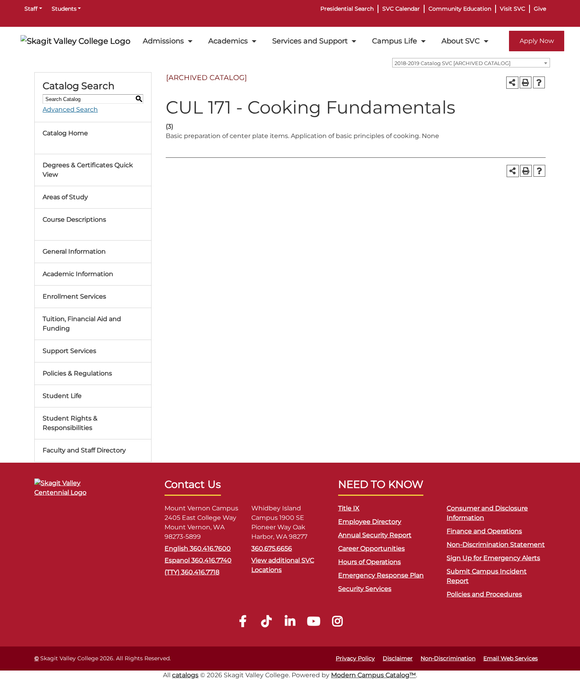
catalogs (185, 675)
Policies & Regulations (77, 373)
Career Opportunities (371, 548)
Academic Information (78, 274)
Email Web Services (510, 658)
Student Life (62, 396)
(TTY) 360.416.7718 (192, 572)
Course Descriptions (74, 219)
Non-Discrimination (448, 658)
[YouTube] (314, 623)
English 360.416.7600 (198, 548)
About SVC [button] (461, 41)
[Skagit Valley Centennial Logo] (73, 491)
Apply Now (537, 41)
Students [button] (64, 8)
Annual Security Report (375, 535)
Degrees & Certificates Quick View (88, 169)
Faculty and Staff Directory (84, 450)
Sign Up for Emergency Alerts (493, 558)
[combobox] (471, 62)
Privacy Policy (355, 658)
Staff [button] (30, 8)
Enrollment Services (74, 296)
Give (540, 8)
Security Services (364, 588)
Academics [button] (228, 41)
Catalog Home (65, 133)
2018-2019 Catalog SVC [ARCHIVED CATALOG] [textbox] (453, 63)
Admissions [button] (163, 41)
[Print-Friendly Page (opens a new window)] (525, 82)
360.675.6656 (271, 548)
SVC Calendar (401, 8)
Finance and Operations (484, 531)
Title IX (348, 508)
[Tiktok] (266, 623)
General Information (74, 251)
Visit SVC (512, 8)
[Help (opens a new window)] (539, 82)
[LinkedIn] (290, 623)
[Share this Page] (512, 83)
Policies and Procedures (484, 594)
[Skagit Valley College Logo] (76, 41)
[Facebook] (243, 623)
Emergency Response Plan (381, 575)
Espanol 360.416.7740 (198, 560)
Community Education (459, 8)
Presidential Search (347, 8)
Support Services (69, 351)
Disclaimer (398, 658)
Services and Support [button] (310, 41)
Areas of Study (65, 197)
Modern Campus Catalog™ (373, 675)
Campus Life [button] (394, 41)
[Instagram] (337, 623)
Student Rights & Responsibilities (70, 423)
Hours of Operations (369, 562)
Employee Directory (369, 521)
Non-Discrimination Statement (496, 544)
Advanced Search (70, 109)
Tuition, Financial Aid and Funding (82, 323)
